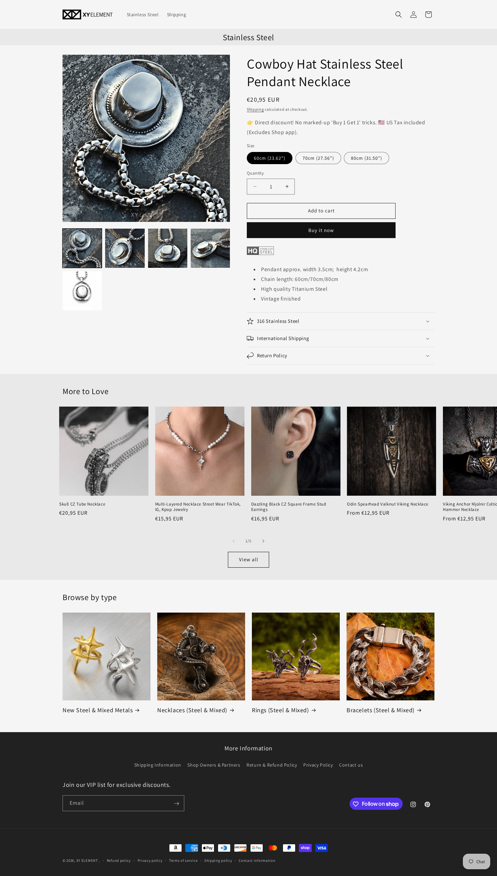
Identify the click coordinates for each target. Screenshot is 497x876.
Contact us (351, 765)
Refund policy (119, 860)
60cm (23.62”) (269, 158)
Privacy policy (150, 860)
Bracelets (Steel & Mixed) (381, 710)
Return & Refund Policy (271, 765)
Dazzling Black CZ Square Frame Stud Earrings (288, 507)
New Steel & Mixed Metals (98, 710)
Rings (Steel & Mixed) (280, 710)
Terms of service (183, 860)
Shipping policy (218, 860)
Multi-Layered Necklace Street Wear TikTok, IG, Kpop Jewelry (198, 507)
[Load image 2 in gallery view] (124, 248)
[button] (398, 14)
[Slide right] (263, 541)
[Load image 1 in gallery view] (82, 248)
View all (248, 559)
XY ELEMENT (87, 860)
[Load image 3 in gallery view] (167, 248)
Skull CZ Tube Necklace (82, 504)
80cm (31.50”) (366, 158)
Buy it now (321, 230)
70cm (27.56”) (318, 158)
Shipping (255, 109)
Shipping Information (157, 765)
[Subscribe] (176, 803)
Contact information (257, 860)
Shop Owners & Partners (213, 765)
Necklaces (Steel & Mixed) (192, 710)
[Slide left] (233, 541)
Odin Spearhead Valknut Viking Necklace (387, 504)
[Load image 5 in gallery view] (82, 290)
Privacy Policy (318, 765)
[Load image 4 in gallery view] (210, 248)
